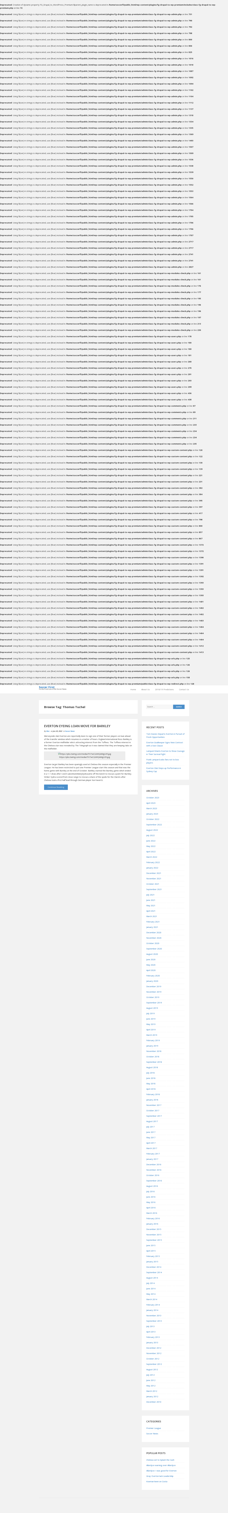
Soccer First (47, 687)
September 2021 (154, 889)
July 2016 (150, 1191)
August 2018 (152, 1067)
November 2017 (153, 1105)
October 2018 (152, 1056)
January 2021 (152, 927)
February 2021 (153, 921)
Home (133, 689)
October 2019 (152, 997)
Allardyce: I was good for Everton (161, 1470)
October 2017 (152, 1110)
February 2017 (153, 1153)
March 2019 (151, 1035)
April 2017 (151, 1143)
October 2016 (152, 1175)
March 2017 (151, 1148)
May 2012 (150, 1385)
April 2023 (151, 803)
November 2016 (153, 1170)
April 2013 (151, 1331)
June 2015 (150, 1245)
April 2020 (151, 970)
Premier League (153, 1428)
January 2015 (152, 1261)
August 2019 (152, 1008)
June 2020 (150, 959)
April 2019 (151, 1029)
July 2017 (150, 1126)
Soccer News (70, 731)
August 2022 (152, 830)
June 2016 (150, 1196)
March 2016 (151, 1213)
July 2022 (150, 835)
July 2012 (150, 1375)
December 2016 (153, 1164)
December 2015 (153, 1229)
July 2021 (150, 894)
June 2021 (150, 900)
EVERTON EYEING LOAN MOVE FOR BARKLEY (77, 726)
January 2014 (152, 1310)
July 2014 (150, 1283)
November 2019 (153, 991)
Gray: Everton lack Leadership (159, 1476)
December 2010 (153, 1401)
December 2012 (153, 1348)
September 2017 (154, 1116)
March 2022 (151, 857)
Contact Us (184, 689)
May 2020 (150, 964)
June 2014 (150, 1288)
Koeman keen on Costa (156, 1481)
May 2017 (150, 1137)
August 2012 (152, 1369)
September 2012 (154, 1364)
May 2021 (150, 905)
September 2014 (154, 1272)
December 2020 (153, 932)
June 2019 (150, 1018)
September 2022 (154, 824)
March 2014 (151, 1299)
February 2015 (153, 1256)
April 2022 (151, 851)
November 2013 (153, 1315)
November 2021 (153, 878)
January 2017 (152, 1159)
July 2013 (150, 1326)
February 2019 (153, 1040)
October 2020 (152, 943)
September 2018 (154, 1062)
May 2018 (150, 1083)
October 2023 (152, 797)
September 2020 (154, 948)
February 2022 (153, 862)
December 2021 (153, 873)
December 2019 (153, 986)
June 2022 (150, 840)
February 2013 (153, 1337)
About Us (145, 689)
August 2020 (152, 954)
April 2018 (151, 1089)
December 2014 (153, 1267)
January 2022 (152, 867)
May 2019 (150, 1024)
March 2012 (151, 1391)
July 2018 (150, 1072)
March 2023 (151, 808)
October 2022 (152, 819)
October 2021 (152, 884)
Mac (48, 731)
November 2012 (153, 1353)
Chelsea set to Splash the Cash (160, 1460)
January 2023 (152, 813)
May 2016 (150, 1202)
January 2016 (152, 1223)
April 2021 (151, 911)
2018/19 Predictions (164, 689)
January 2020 (152, 981)
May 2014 (150, 1294)
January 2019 (152, 1045)
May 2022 (150, 846)
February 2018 (153, 1094)
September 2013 (154, 1321)
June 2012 (150, 1380)
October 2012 (152, 1358)
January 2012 (152, 1396)
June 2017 (150, 1132)
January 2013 (152, 1342)
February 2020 (153, 975)
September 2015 (154, 1240)
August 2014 (152, 1277)
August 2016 (152, 1186)
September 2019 (154, 1002)
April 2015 (151, 1250)
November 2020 (153, 938)
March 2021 (151, 916)
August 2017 (152, 1121)
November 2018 (153, 1051)
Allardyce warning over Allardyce (161, 1465)
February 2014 (153, 1304)
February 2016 (153, 1218)
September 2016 (154, 1180)
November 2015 (153, 1234)
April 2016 (151, 1207)
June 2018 (150, 1078)
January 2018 (152, 1099)
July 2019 (150, 1013)
